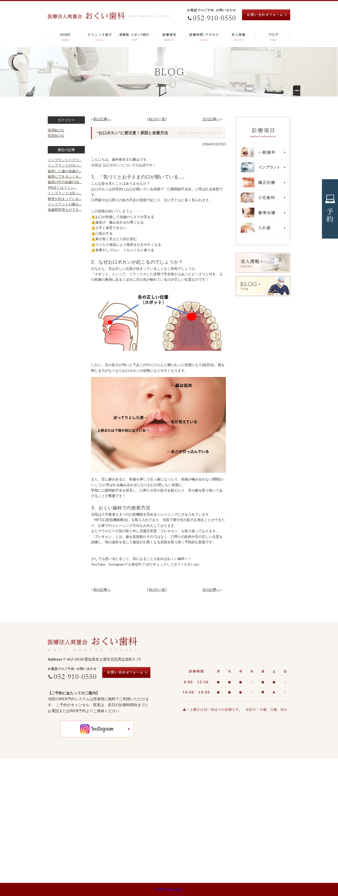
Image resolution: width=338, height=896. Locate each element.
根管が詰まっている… (64, 199)
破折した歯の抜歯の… (64, 171)
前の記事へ (102, 119)
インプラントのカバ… (64, 165)
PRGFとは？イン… (62, 187)
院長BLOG (56, 135)
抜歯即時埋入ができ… (64, 209)
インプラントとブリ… (64, 160)
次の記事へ (211, 119)
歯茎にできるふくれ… (64, 176)
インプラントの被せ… (64, 204)
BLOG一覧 (157, 119)
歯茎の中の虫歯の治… (64, 182)
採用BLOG (56, 130)
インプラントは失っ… (64, 193)
